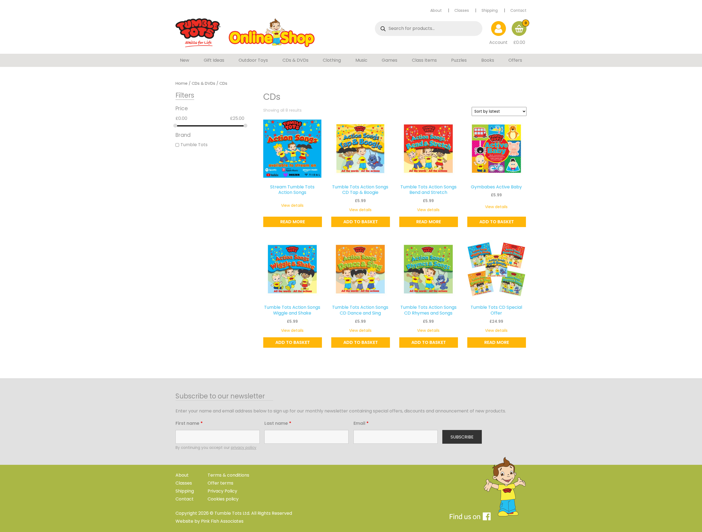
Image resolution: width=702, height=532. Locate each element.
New (184, 60)
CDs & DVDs (295, 60)
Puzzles (459, 60)
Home (182, 83)
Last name (277, 423)
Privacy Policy (222, 491)
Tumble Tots (194, 145)
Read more (292, 222)
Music (361, 60)
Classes (461, 10)
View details (292, 205)
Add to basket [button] (360, 222)
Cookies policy (223, 499)
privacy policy (243, 447)
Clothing (332, 60)
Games (389, 60)
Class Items (424, 60)
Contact (518, 10)
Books (487, 60)
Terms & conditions (228, 475)
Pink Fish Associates (222, 521)
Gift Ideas (214, 60)
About (436, 10)
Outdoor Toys (253, 60)
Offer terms (220, 483)
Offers (515, 60)
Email (361, 423)
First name (189, 423)
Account (498, 42)
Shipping (490, 10)
